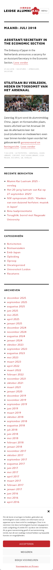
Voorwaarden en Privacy (27, 566)
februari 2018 (15, 442)
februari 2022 (15, 374)
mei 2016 (12, 498)
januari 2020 (14, 391)
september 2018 (17, 421)
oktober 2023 (15, 345)
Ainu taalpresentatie (19, 211)
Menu (44, 10)
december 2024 (16, 328)
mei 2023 (12, 357)
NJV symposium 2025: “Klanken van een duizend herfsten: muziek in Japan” (27, 203)
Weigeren (26, 552)
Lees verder (21, 63)
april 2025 (13, 319)
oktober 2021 (15, 383)
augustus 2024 (16, 336)
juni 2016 (12, 493)
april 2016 (13, 502)
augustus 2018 (16, 425)
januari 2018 (14, 447)
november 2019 (16, 400)
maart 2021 (14, 387)
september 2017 (17, 459)
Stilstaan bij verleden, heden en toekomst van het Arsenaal (26, 86)
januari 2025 (14, 323)
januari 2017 (14, 489)
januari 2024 (14, 340)
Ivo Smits (15, 158)
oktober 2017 (15, 455)
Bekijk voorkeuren (26, 560)
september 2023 (17, 349)
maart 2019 (14, 413)
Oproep (11, 261)
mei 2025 (12, 315)
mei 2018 (12, 438)
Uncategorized (16, 265)
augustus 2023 (16, 353)
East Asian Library (29, 155)
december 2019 (16, 396)
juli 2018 (12, 430)
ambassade (34, 69)
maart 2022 (14, 370)
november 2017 (16, 451)
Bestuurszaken (16, 248)
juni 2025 (12, 311)
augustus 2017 (16, 464)
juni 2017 (12, 468)
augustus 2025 (16, 306)
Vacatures (21, 69)
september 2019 (17, 404)
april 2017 (13, 476)
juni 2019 (12, 408)
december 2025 (16, 298)
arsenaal (33, 153)
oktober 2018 (15, 417)
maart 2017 (14, 481)
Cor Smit (16, 155)
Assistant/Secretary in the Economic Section (25, 41)
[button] (48, 511)
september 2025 (17, 302)
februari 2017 (15, 485)
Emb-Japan (13, 252)
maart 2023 (14, 362)
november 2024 (16, 332)
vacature (8, 71)
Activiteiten (21, 153)
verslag (28, 158)
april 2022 (13, 366)
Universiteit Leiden (18, 269)
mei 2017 (12, 472)
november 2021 (16, 379)
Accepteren (26, 543)
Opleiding (13, 256)
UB (22, 158)
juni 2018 (12, 434)
